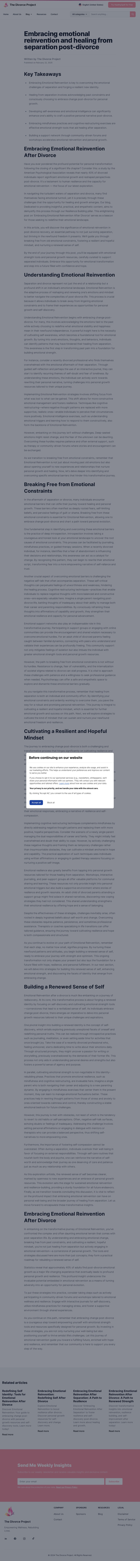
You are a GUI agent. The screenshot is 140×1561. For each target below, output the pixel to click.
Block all (51, 802)
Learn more (64, 783)
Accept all (36, 802)
